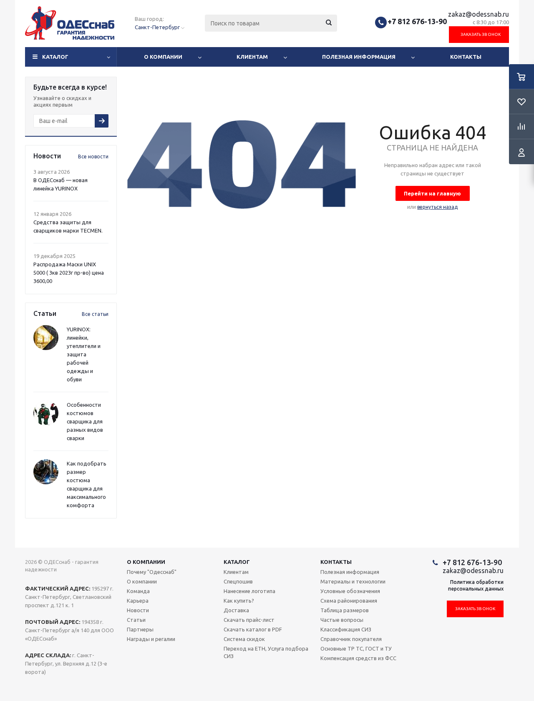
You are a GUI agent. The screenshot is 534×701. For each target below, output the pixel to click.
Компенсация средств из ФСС (358, 658)
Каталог (55, 57)
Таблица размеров (344, 610)
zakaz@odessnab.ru (478, 14)
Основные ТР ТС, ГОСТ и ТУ (356, 648)
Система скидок (244, 639)
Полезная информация (358, 57)
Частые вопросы (341, 620)
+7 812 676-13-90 (417, 21)
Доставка (236, 610)
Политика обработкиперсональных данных (476, 585)
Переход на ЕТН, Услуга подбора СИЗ (266, 652)
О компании (163, 57)
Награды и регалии (151, 639)
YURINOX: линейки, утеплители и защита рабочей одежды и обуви (84, 354)
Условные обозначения (350, 591)
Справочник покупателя (351, 639)
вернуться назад (437, 207)
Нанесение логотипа (249, 591)
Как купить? (239, 600)
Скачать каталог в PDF (253, 629)
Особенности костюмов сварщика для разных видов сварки (85, 421)
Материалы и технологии (352, 581)
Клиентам (252, 57)
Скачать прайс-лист (249, 620)
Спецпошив (238, 581)
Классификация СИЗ (345, 629)
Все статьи (95, 314)
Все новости (93, 156)
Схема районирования (348, 600)
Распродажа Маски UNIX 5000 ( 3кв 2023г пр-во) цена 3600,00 (68, 272)
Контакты (465, 57)
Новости (138, 610)
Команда (138, 591)
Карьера (138, 600)
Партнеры (140, 629)
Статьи (136, 620)
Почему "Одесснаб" (151, 572)
